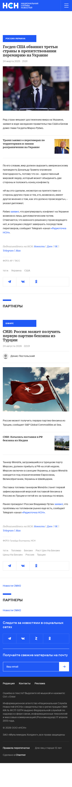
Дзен (49, 246)
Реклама (40, 683)
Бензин (28, 550)
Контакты (24, 683)
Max (18, 250)
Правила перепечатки (16, 747)
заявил (14, 211)
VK (56, 246)
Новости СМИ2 (12, 585)
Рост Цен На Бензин (48, 550)
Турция (41, 554)
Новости (39, 246)
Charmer (21, 754)
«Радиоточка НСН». (33, 512)
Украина (16, 270)
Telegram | (9, 250)
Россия (30, 554)
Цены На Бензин (13, 554)
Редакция (9, 683)
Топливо (16, 550)
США (27, 270)
